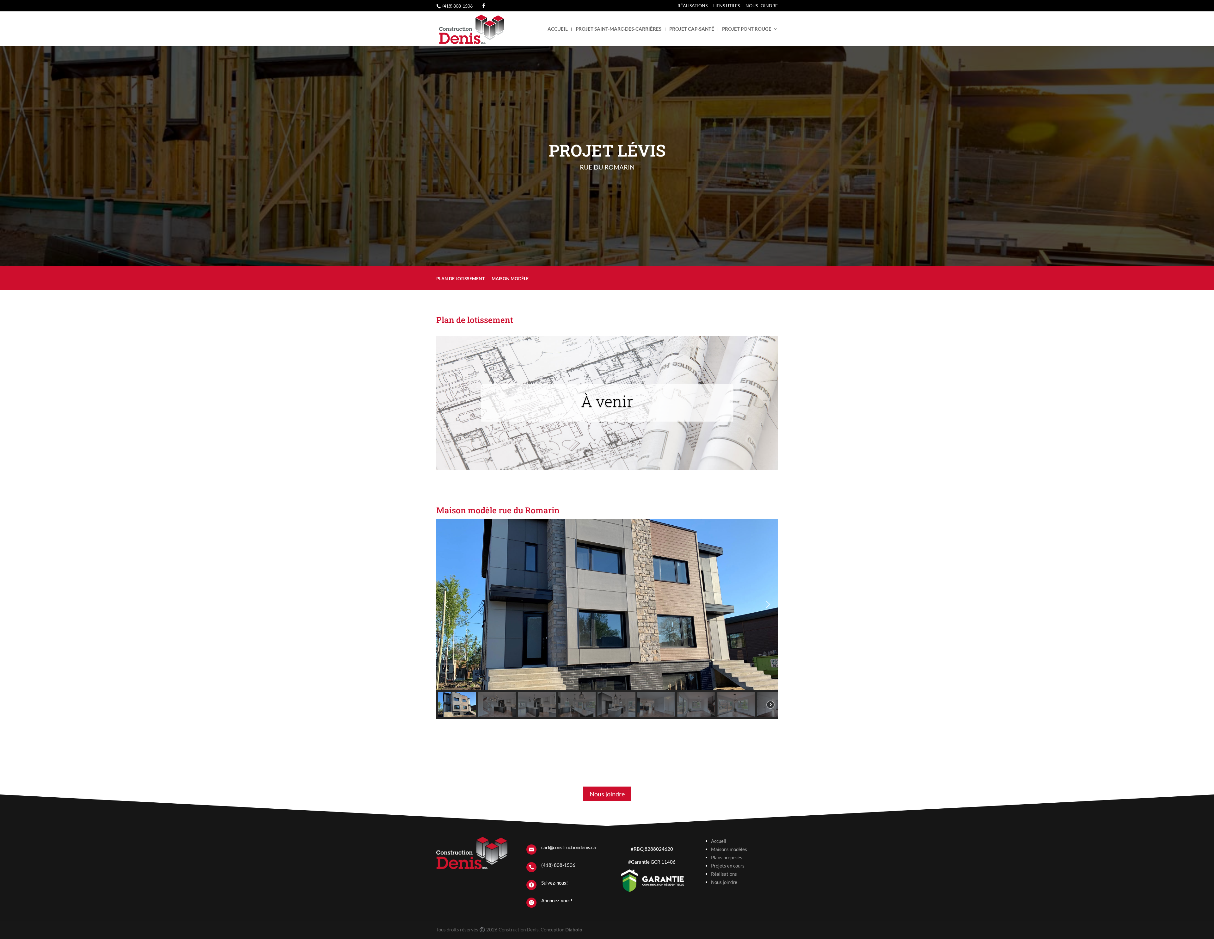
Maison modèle (510, 278)
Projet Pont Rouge (746, 29)
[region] (607, 619)
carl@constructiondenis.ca (568, 847)
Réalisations (693, 5)
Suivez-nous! (554, 883)
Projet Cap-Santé (691, 29)
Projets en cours (728, 865)
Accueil (558, 29)
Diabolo (573, 929)
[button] (446, 604)
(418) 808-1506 (457, 6)
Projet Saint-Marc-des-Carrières (618, 29)
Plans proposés (726, 857)
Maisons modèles (729, 849)
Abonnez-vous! (556, 900)
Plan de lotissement (460, 278)
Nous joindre (761, 5)
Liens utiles (726, 5)
